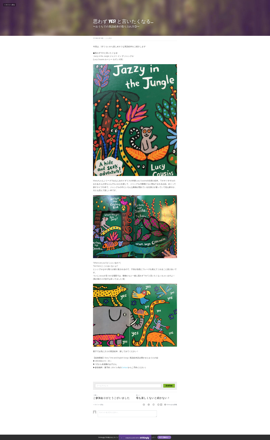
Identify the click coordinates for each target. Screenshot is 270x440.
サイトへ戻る (10, 5)
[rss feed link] (161, 405)
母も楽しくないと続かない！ (153, 398)
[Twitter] (149, 405)
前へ (95, 395)
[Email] (158, 405)
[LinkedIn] (154, 405)
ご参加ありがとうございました (111, 398)
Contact (125, 367)
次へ (137, 395)
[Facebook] (144, 405)
